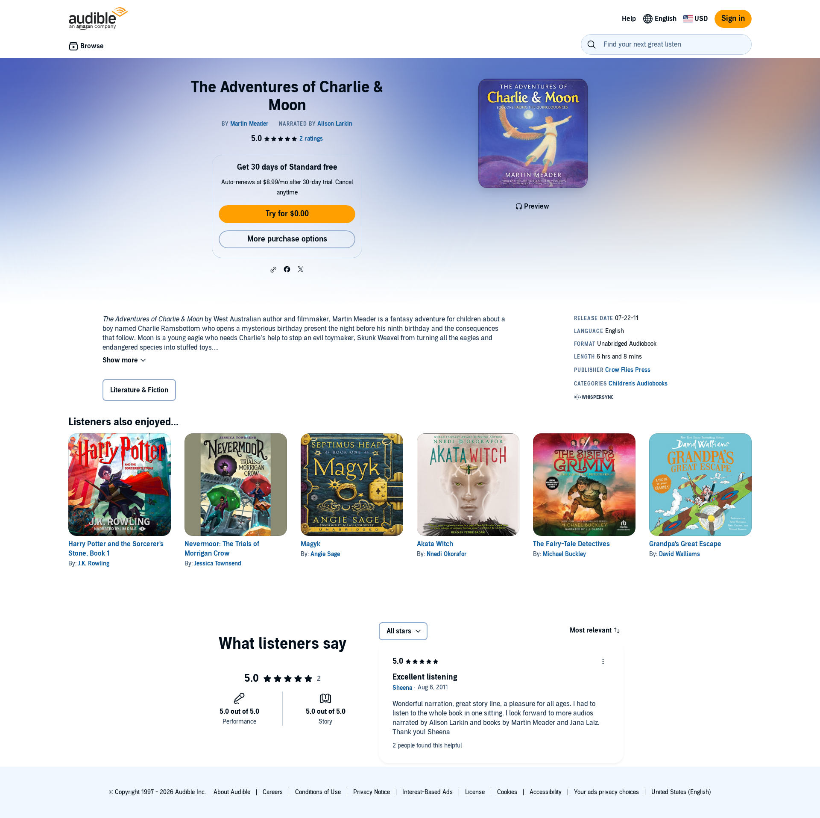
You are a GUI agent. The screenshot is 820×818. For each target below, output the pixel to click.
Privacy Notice (371, 792)
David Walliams (679, 554)
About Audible (232, 792)
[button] (273, 269)
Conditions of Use (318, 792)
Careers (273, 792)
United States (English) (681, 792)
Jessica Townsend (217, 563)
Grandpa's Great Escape (685, 544)
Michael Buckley (564, 554)
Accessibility (546, 792)
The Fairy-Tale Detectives (571, 544)
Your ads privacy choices (606, 792)
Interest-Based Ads (427, 792)
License (475, 792)
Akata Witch (435, 544)
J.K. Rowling (93, 563)
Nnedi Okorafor (447, 554)
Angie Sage (325, 554)
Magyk (310, 544)
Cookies (507, 792)
